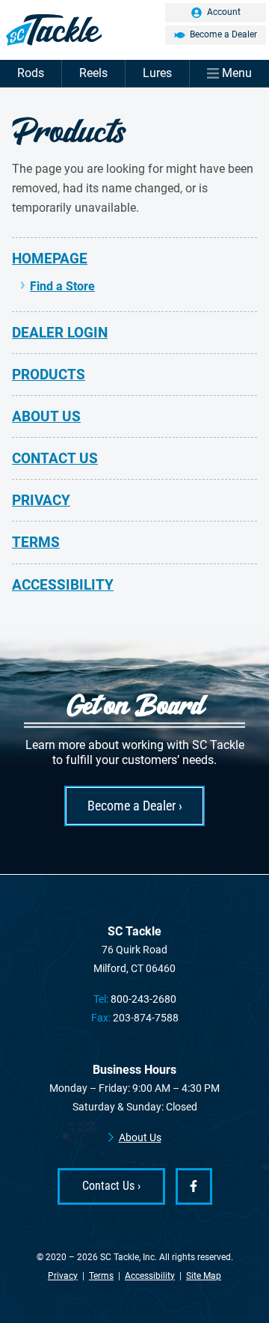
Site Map (203, 1276)
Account (224, 12)
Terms (36, 542)
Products (48, 374)
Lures (157, 73)
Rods (30, 73)
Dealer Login (60, 332)
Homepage (49, 258)
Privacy (41, 500)
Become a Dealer (223, 34)
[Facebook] (194, 1186)
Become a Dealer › (134, 805)
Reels (93, 73)
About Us (46, 416)
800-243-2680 (143, 999)
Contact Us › (111, 1186)
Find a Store (62, 286)
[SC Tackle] (134, 30)
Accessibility (63, 584)
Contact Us (55, 458)
